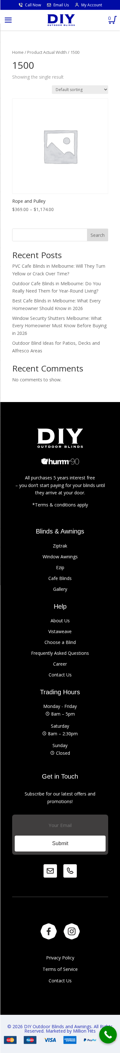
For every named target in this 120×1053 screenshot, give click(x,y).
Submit (60, 843)
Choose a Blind (60, 642)
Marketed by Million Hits (71, 1031)
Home (18, 52)
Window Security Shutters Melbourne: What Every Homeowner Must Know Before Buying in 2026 (59, 325)
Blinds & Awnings (60, 531)
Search (98, 235)
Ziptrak (60, 546)
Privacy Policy (60, 958)
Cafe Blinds (60, 578)
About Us (60, 621)
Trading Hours (60, 692)
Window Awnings (60, 557)
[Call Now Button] (108, 1034)
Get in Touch (60, 776)
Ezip (60, 567)
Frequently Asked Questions (60, 653)
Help (60, 606)
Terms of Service (60, 969)
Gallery (60, 589)
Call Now (33, 5)
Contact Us (60, 675)
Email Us (61, 5)
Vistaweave (60, 631)
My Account (91, 5)
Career (60, 664)
